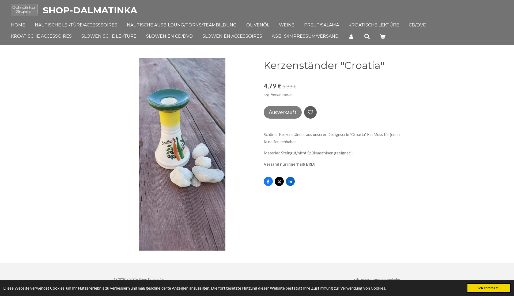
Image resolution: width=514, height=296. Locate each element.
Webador (393, 279)
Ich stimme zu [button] (489, 288)
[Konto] (351, 36)
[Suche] (366, 36)
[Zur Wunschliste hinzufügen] (310, 112)
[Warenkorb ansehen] (382, 36)
